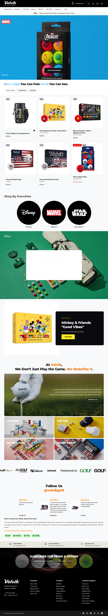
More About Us (92, 399)
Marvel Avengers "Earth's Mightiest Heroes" (82, 132)
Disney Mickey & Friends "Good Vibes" (53, 131)
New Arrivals (10, 90)
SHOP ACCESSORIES (54, 70)
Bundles (33, 90)
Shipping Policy (86, 591)
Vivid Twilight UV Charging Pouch (18, 133)
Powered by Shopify (19, 613)
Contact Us (85, 584)
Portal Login (33, 586)
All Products (59, 598)
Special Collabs (60, 586)
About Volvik (33, 584)
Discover (58, 9)
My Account (85, 586)
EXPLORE (9, 424)
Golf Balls (17, 9)
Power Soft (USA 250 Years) (49, 179)
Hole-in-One (33, 593)
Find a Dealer (86, 603)
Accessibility (85, 598)
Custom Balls (60, 589)
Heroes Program (35, 591)
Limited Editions (60, 591)
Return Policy (86, 593)
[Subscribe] (76, 566)
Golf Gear (59, 593)
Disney (33, 9)
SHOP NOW (68, 337)
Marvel (41, 9)
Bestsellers (22, 90)
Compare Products (61, 601)
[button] (89, 3)
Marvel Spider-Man (80, 177)
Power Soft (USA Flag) (13, 179)
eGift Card (59, 596)
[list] (54, 545)
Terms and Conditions (88, 601)
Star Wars (49, 9)
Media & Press (34, 589)
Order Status (85, 589)
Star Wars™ (79, 227)
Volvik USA (11, 613)
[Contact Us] (97, 3)
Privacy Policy (86, 596)
